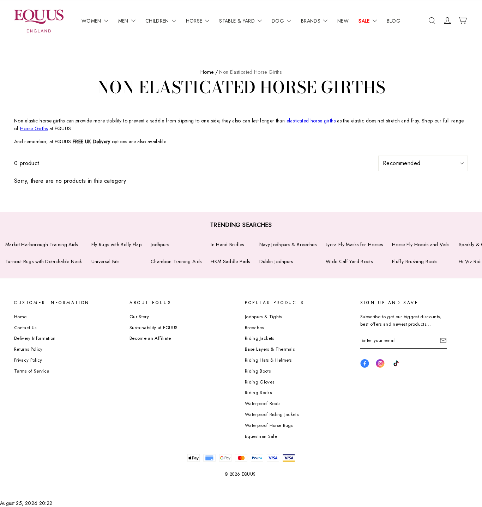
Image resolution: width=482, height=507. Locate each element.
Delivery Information (35, 338)
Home (20, 316)
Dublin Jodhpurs (276, 261)
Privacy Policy (28, 360)
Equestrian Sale (261, 436)
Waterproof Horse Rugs (269, 425)
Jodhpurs (160, 244)
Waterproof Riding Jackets (272, 414)
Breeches (254, 327)
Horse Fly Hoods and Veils (421, 244)
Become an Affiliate (150, 338)
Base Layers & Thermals (270, 349)
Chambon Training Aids (176, 261)
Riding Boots (258, 371)
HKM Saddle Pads (230, 261)
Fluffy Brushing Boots (414, 261)
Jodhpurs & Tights (263, 316)
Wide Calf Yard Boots (349, 261)
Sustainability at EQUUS (153, 327)
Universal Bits (105, 261)
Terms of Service (31, 371)
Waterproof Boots (262, 403)
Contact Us (25, 327)
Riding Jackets (259, 338)
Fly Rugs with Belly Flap (116, 244)
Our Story (139, 316)
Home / (209, 72)
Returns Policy (28, 349)
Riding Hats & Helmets (268, 360)
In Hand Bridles (227, 244)
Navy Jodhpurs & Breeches (288, 244)
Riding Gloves (259, 382)
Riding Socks (258, 392)
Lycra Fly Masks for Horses (354, 244)
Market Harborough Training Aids (41, 244)
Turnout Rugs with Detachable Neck (43, 261)
